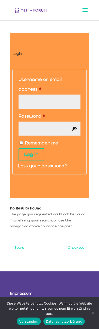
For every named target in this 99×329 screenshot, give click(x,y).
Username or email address (40, 84)
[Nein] (92, 312)
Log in (31, 154)
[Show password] (74, 128)
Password (42, 116)
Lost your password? (42, 166)
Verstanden (28, 321)
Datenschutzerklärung (64, 321)
